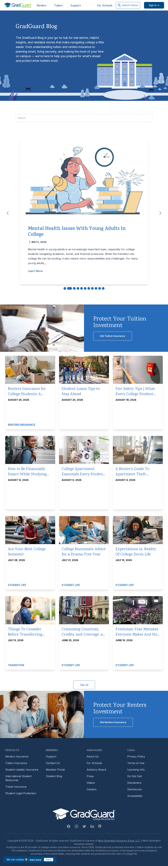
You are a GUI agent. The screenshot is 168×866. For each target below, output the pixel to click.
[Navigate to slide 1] (64, 288)
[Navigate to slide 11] (103, 288)
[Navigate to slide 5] (81, 288)
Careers (91, 789)
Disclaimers (134, 782)
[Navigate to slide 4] (78, 288)
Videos (91, 782)
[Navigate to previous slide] (7, 213)
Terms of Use (135, 763)
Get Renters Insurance (113, 722)
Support (75, 5)
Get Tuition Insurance (112, 336)
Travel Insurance (16, 786)
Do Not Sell (134, 776)
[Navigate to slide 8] (92, 288)
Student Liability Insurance (21, 769)
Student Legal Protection (20, 793)
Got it (48, 859)
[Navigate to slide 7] (88, 288)
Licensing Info (136, 769)
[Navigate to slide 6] (85, 288)
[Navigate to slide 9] (96, 288)
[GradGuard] (17, 5)
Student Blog (54, 776)
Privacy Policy (136, 756)
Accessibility (134, 796)
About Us (93, 756)
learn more (35, 859)
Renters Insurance (16, 756)
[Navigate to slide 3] (74, 288)
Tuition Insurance (16, 763)
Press (90, 776)
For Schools (104, 5)
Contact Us (53, 763)
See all (84, 684)
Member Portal (55, 769)
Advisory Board (96, 769)
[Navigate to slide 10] (99, 288)
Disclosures (134, 789)
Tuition (58, 5)
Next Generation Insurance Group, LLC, (119, 840)
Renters (41, 5)
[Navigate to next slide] (160, 213)
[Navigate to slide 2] (69, 288)
